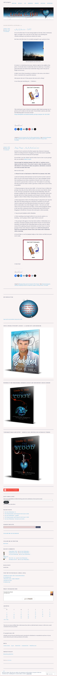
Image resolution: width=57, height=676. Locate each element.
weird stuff (37, 138)
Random (38, 137)
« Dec (4, 619)
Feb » (7, 619)
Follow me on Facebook (11, 533)
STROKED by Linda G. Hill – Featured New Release (14, 575)
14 (13, 614)
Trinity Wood (7, 593)
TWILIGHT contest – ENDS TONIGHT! (11, 578)
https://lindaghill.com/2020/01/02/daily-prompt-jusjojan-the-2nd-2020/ (32, 114)
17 (35, 614)
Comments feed (25, 645)
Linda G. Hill (7, 30)
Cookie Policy (29, 673)
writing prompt (43, 138)
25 (42, 616)
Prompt (37, 284)
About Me (14, 3)
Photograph (33, 137)
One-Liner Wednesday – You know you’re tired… (15, 519)
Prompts (37, 3)
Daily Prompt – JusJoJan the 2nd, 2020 (26, 148)
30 (28, 618)
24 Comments (6, 31)
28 (13, 618)
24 (35, 616)
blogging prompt (22, 285)
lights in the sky (26, 138)
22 (21, 616)
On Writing (50, 3)
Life (25, 3)
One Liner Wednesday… (14, 554)
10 (35, 613)
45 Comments (6, 149)
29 (21, 618)
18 (42, 614)
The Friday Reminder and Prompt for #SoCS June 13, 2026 (17, 517)
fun (27, 285)
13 (6, 614)
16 (28, 614)
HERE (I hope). (27, 159)
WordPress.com (33, 645)
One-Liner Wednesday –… (24, 551)
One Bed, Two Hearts (8, 592)
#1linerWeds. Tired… (13, 551)
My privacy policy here (8, 654)
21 (13, 616)
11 (42, 613)
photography (32, 138)
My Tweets (5, 543)
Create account (6, 645)
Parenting (30, 3)
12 (49, 613)
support (34, 285)
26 (49, 616)
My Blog (20, 3)
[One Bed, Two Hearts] (51, 595)
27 (6, 618)
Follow (6, 502)
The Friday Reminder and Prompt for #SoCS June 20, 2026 (17, 513)
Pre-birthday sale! (7, 577)
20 (6, 616)
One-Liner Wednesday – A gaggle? (12, 515)
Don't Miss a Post (9, 496)
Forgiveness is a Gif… (13, 552)
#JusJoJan (45, 137)
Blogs (24, 284)
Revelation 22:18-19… (13, 559)
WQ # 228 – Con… (12, 558)
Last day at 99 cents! (7, 580)
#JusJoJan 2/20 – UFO (22, 29)
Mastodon (9, 660)
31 (35, 618)
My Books (43, 3)
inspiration (20, 138)
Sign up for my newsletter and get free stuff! (12, 319)
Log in (12, 645)
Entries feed (17, 645)
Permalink (16, 140)
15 (21, 614)
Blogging (21, 284)
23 (28, 616)
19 (49, 614)
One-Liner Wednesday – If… (10, 512)
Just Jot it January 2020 (23, 137)
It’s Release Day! (6, 582)
